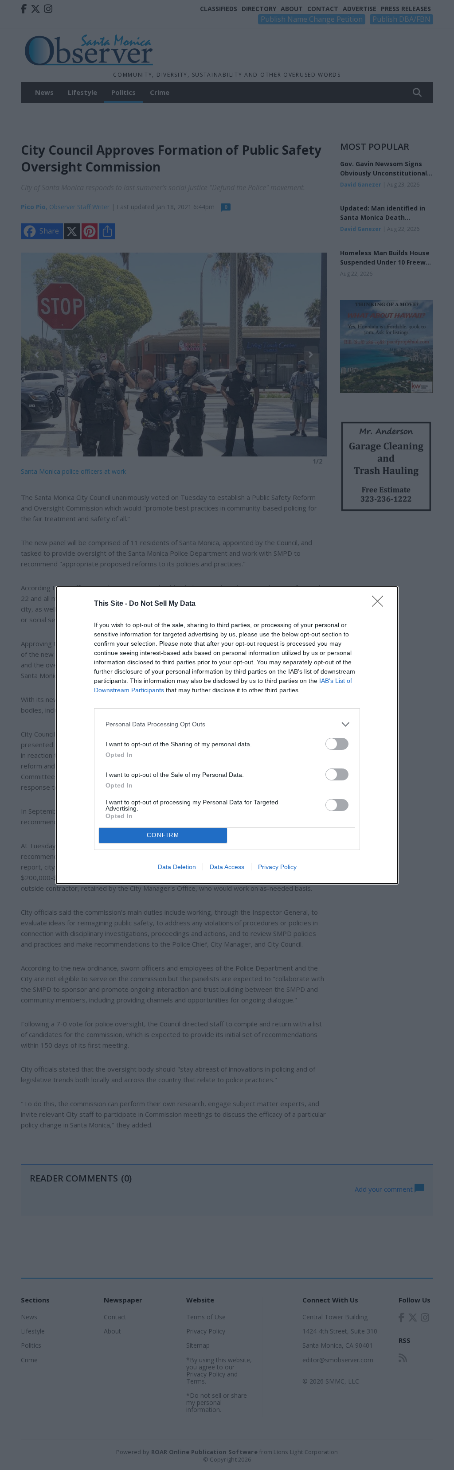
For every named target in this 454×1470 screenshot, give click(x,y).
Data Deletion (177, 866)
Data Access (227, 866)
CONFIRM (163, 835)
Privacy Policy (277, 866)
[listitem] (227, 724)
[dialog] (227, 735)
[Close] (380, 604)
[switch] (336, 744)
